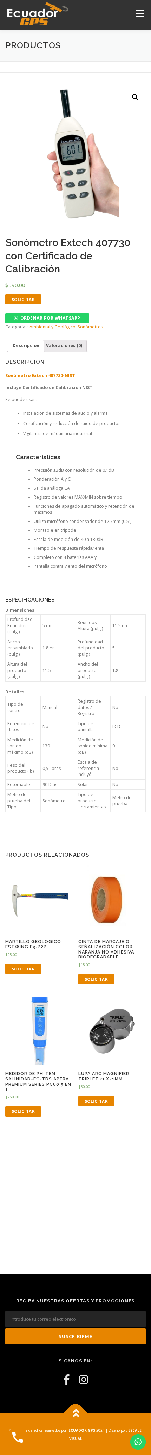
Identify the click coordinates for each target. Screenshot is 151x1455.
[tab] (26, 346)
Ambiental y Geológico (52, 327)
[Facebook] (66, 1379)
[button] (47, 318)
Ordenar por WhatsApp (50, 318)
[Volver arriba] (75, 1413)
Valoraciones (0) (64, 346)
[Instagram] (83, 1379)
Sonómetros (90, 327)
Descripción (26, 346)
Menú (139, 13)
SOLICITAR (23, 299)
